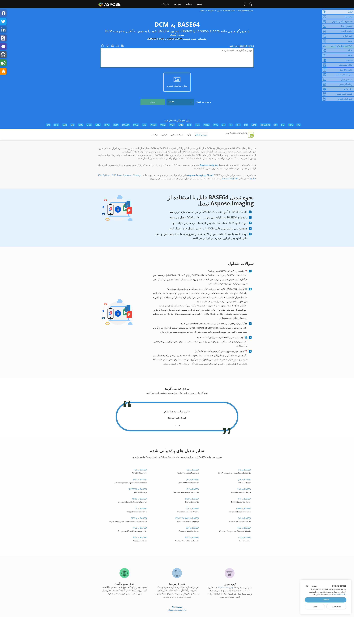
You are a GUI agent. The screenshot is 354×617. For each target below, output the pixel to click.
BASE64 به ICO (244, 537)
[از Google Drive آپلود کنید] (112, 46)
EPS (72, 124)
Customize (336, 606)
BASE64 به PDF (140, 469)
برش (350, 40)
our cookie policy (340, 594)
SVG (144, 124)
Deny (315, 606)
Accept (326, 600)
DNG (98, 124)
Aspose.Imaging (225, 587)
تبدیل (350, 11)
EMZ (181, 124)
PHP (114, 175)
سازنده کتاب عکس (344, 74)
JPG (298, 124)
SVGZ (135, 124)
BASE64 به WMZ (192, 537)
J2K (275, 124)
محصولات (165, 4)
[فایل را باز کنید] (117, 46)
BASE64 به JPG (244, 469)
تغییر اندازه (347, 35)
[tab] (179, 424)
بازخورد (164, 134)
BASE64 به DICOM (139, 518)
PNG (216, 124)
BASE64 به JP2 (193, 479)
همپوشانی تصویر (345, 98)
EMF (189, 124)
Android (127, 175)
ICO (48, 124)
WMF (172, 124)
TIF (230, 124)
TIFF (238, 124)
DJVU (106, 124)
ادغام (350, 50)
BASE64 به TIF (141, 508)
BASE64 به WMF (140, 537)
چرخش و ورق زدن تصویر (341, 45)
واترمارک (348, 16)
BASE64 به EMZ (244, 527)
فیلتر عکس (347, 89)
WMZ (163, 124)
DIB (246, 124)
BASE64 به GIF (193, 489)
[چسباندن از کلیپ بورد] (122, 46)
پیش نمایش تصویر (177, 85)
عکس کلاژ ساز (346, 69)
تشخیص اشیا (346, 26)
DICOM (125, 124)
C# (99, 175)
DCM (171, 102)
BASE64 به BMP (192, 498)
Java (119, 175)
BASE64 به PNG (244, 489)
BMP (254, 124)
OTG (80, 124)
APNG (206, 124)
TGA (198, 124)
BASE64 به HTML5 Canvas (187, 518)
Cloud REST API (230, 178)
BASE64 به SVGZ (140, 527)
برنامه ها (154, 134)
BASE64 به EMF (192, 527)
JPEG (290, 124)
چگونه (188, 134)
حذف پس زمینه (345, 64)
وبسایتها (189, 4)
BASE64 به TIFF (244, 498)
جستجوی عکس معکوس (342, 21)
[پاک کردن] (102, 46)
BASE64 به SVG (244, 518)
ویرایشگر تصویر (345, 84)
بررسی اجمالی (201, 134)
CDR (65, 124)
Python (106, 175)
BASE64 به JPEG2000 (138, 489)
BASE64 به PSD (192, 469)
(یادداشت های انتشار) (177, 609)
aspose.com (174, 38)
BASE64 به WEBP (243, 508)
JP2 (282, 124)
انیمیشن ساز (346, 79)
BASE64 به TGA (192, 508)
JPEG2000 (265, 124)
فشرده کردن (346, 31)
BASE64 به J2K (245, 479)
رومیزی (349, 60)
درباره (199, 4)
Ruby (253, 178)
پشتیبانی (177, 4)
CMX (56, 124)
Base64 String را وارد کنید (242, 45)
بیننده (350, 55)
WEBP (153, 124)
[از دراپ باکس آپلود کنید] (107, 46)
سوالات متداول (177, 134)
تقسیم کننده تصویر (344, 93)
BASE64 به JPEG (140, 479)
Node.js (137, 175)
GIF (223, 124)
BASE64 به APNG (139, 498)
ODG (89, 124)
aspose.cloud (155, 38)
